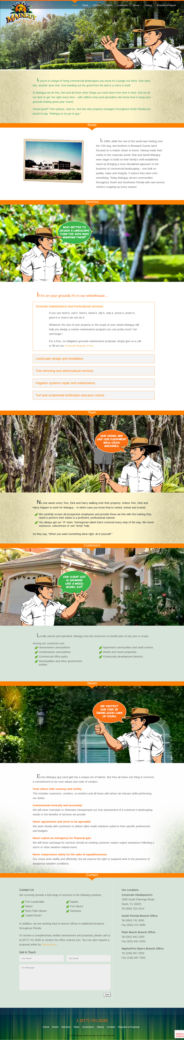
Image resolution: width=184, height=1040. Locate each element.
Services (97, 5)
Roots (85, 5)
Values (136, 5)
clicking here (49, 944)
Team (109, 5)
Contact (148, 5)
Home (74, 5)
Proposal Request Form (79, 345)
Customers (122, 5)
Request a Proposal (166, 5)
